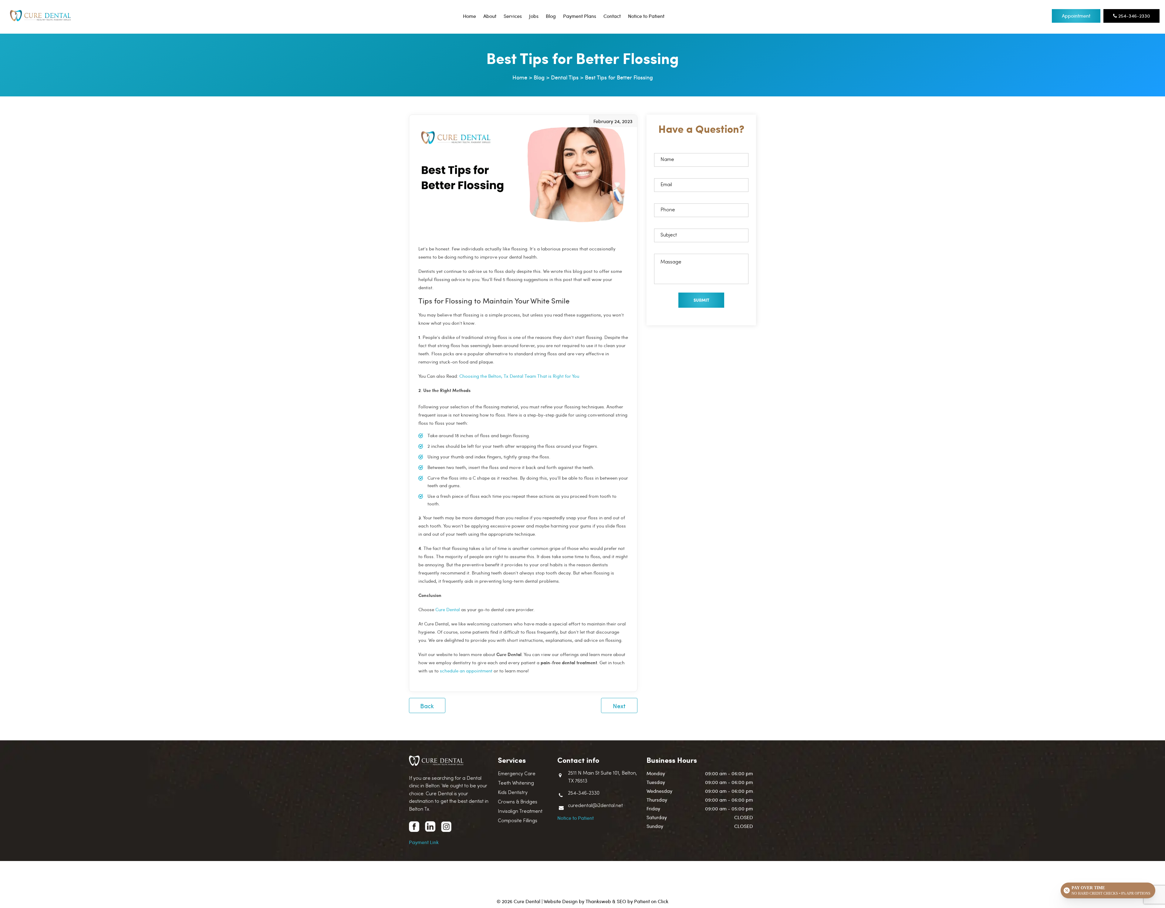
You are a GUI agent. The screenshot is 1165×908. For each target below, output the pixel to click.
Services (513, 16)
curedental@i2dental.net (595, 805)
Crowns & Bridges (517, 802)
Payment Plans (579, 16)
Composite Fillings (517, 821)
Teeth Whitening (516, 783)
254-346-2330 (1133, 15)
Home (469, 16)
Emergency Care (516, 774)
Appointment (1076, 15)
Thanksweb (598, 901)
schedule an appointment (466, 671)
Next (619, 706)
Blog (551, 16)
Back (427, 706)
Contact (612, 16)
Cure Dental (447, 609)
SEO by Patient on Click (642, 901)
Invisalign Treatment (520, 811)
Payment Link (424, 842)
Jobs (534, 16)
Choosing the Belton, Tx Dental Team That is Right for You (519, 376)
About (489, 16)
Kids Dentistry (513, 792)
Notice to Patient (646, 16)
